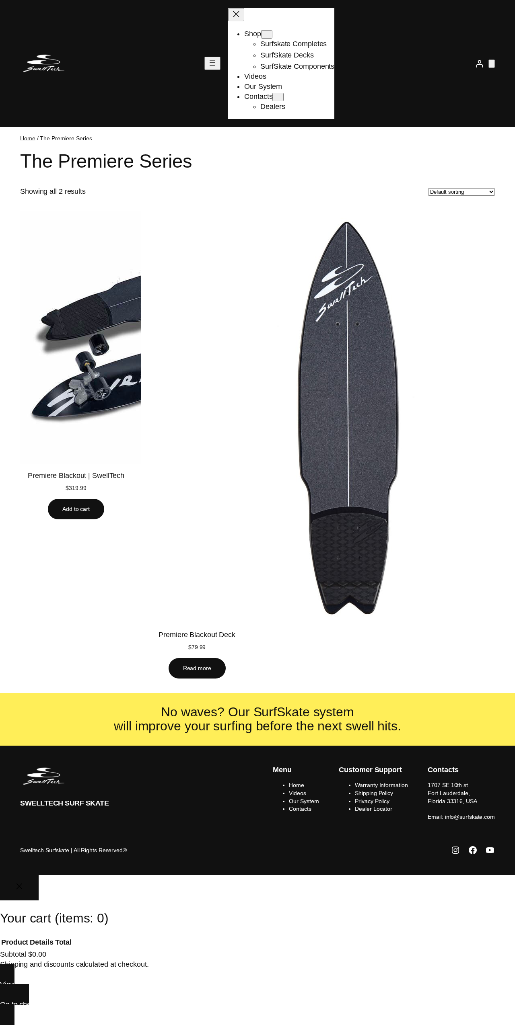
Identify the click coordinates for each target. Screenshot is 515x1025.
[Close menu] (236, 14)
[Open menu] (212, 63)
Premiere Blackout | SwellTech (76, 476)
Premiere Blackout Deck (197, 635)
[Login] (479, 64)
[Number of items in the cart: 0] (491, 63)
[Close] (19, 887)
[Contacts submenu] (278, 97)
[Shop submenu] (266, 34)
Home (27, 138)
